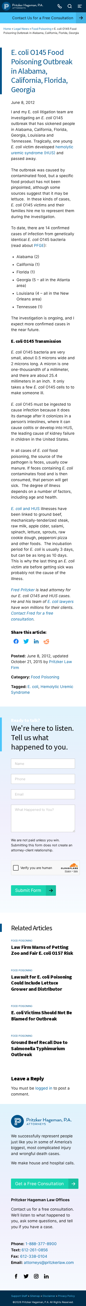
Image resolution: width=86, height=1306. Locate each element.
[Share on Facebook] (16, 642)
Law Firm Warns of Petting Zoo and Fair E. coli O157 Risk (42, 950)
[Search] (70, 6)
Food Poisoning (41, 28)
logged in (43, 1088)
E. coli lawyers (60, 601)
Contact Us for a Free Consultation (42, 18)
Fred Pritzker (23, 590)
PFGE (39, 245)
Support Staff (19, 1296)
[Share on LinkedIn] (36, 642)
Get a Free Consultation (39, 1183)
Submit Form (28, 890)
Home (7, 28)
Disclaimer (49, 1296)
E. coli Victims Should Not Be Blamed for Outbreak (41, 1015)
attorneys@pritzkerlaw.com (49, 1262)
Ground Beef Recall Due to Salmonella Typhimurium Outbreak (39, 1048)
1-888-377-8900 (41, 1243)
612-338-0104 (33, 1256)
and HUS (25, 508)
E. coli (33, 686)
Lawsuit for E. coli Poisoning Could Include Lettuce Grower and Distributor (41, 983)
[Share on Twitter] (26, 642)
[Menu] (80, 6)
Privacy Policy (66, 1296)
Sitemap (35, 1296)
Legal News (21, 28)
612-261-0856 (35, 1250)
